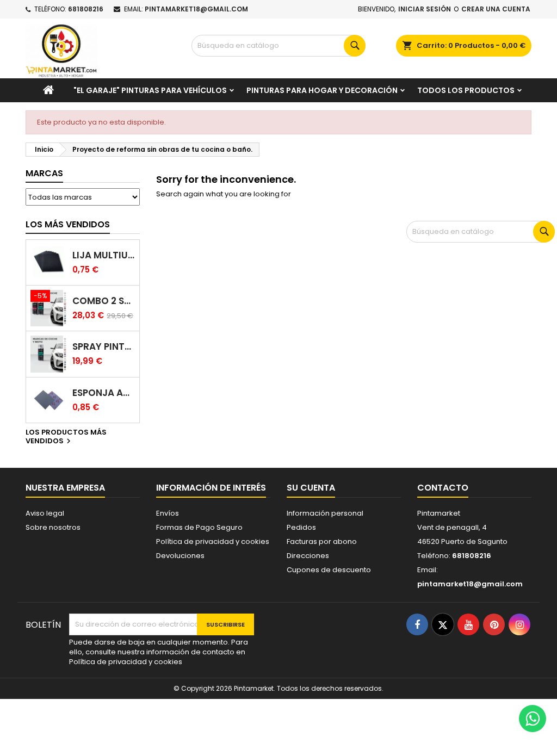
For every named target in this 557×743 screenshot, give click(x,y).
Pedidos (301, 527)
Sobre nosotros (53, 527)
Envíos (167, 513)
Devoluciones (180, 555)
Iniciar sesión (424, 9)
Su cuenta (311, 487)
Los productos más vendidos (66, 437)
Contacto (442, 487)
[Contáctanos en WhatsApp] (532, 718)
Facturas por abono (322, 541)
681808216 (85, 9)
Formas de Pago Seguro (199, 527)
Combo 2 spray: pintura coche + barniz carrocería (103, 301)
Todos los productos (466, 90)
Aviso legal (45, 513)
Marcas (44, 173)
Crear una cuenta (495, 9)
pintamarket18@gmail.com (196, 9)
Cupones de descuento (329, 570)
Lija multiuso (103, 255)
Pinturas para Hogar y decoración (322, 90)
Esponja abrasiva (103, 393)
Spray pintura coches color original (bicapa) (103, 346)
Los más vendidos (68, 224)
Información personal (325, 513)
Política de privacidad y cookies (212, 541)
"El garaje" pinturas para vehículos (150, 90)
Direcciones (308, 555)
